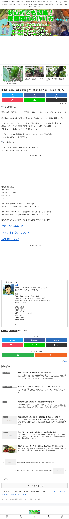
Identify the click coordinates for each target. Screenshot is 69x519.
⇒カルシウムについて (14, 225)
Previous (1, 75)
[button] (63, 291)
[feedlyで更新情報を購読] (16, 324)
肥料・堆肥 (13, 330)
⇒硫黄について (10, 239)
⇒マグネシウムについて (15, 232)
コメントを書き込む (34, 485)
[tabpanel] (13, 74)
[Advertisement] (34, 51)
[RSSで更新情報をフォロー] (18, 324)
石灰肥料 (5, 330)
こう (16, 285)
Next (68, 75)
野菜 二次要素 (23, 330)
